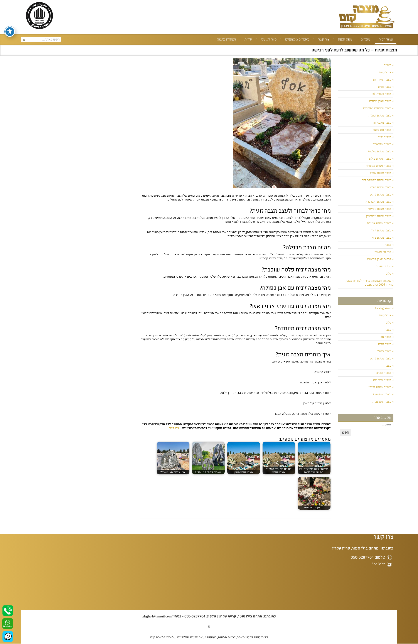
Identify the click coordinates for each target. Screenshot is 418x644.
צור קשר (323, 39)
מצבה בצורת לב (381, 94)
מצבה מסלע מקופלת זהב (376, 180)
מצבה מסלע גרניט (380, 194)
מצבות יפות (384, 137)
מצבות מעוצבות (381, 144)
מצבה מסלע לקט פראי (378, 201)
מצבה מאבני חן (382, 122)
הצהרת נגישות (226, 39)
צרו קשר (174, 428)
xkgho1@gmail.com (157, 616)
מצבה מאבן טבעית (380, 101)
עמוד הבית (386, 39)
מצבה (388, 244)
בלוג (388, 273)
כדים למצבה (383, 266)
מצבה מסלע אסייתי (379, 209)
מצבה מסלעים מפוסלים (377, 108)
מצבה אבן (385, 337)
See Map (378, 564)
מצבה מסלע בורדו (380, 187)
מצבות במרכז (383, 372)
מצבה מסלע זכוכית (380, 115)
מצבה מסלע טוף (381, 237)
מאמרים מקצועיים (297, 39)
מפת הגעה (345, 39)
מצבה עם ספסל (382, 129)
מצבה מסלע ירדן (381, 230)
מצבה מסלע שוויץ (380, 173)
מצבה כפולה (384, 351)
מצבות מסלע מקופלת (378, 165)
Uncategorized (382, 308)
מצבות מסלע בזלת (380, 158)
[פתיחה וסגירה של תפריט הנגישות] (10, 31)
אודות (248, 39)
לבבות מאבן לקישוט (379, 259)
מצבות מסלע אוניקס (379, 223)
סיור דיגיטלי (268, 39)
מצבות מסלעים (382, 394)
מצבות (387, 65)
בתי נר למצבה (382, 252)
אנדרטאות (385, 72)
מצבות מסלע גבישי (380, 387)
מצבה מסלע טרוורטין (378, 216)
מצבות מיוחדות (382, 79)
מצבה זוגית (384, 86)
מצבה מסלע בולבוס (379, 151)
